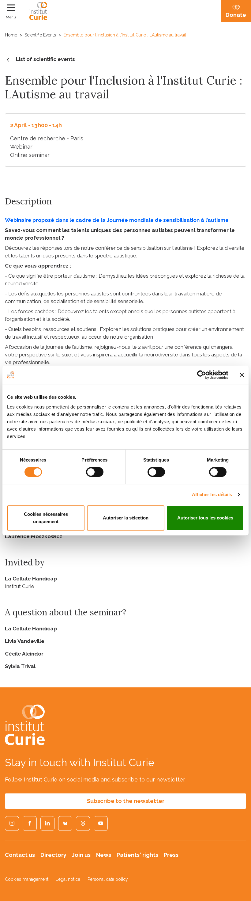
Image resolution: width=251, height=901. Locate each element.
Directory (53, 855)
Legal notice (68, 879)
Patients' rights (137, 855)
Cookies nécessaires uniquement (46, 517)
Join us (81, 855)
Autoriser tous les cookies (205, 517)
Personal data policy (108, 879)
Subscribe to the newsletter (125, 801)
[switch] (94, 472)
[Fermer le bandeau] (242, 375)
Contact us (20, 855)
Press (171, 855)
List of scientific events (45, 59)
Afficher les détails (212, 494)
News (103, 855)
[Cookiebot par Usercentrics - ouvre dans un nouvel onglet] (201, 374)
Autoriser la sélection (125, 517)
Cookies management (26, 879)
